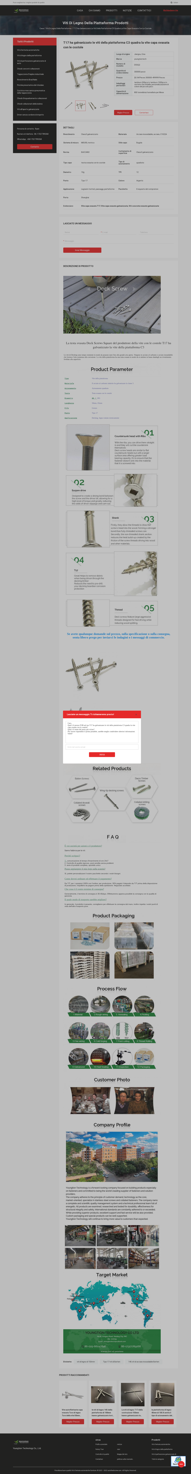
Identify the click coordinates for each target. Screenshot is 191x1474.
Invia (102, 754)
